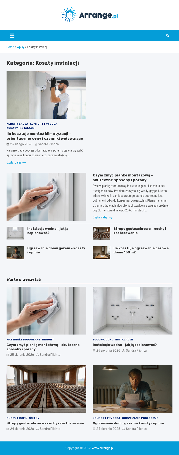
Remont (48, 339)
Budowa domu (103, 339)
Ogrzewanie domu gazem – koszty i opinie (128, 423)
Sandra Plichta (48, 144)
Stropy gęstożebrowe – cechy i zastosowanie (45, 423)
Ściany (34, 418)
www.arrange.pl (103, 448)
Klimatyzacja (17, 123)
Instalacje (124, 339)
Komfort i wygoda (43, 123)
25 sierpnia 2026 (22, 355)
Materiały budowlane (23, 339)
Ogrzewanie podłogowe (140, 418)
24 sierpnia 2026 (22, 429)
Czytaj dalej (14, 162)
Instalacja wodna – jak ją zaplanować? (47, 231)
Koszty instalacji (21, 127)
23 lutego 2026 (21, 144)
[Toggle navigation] (12, 35)
